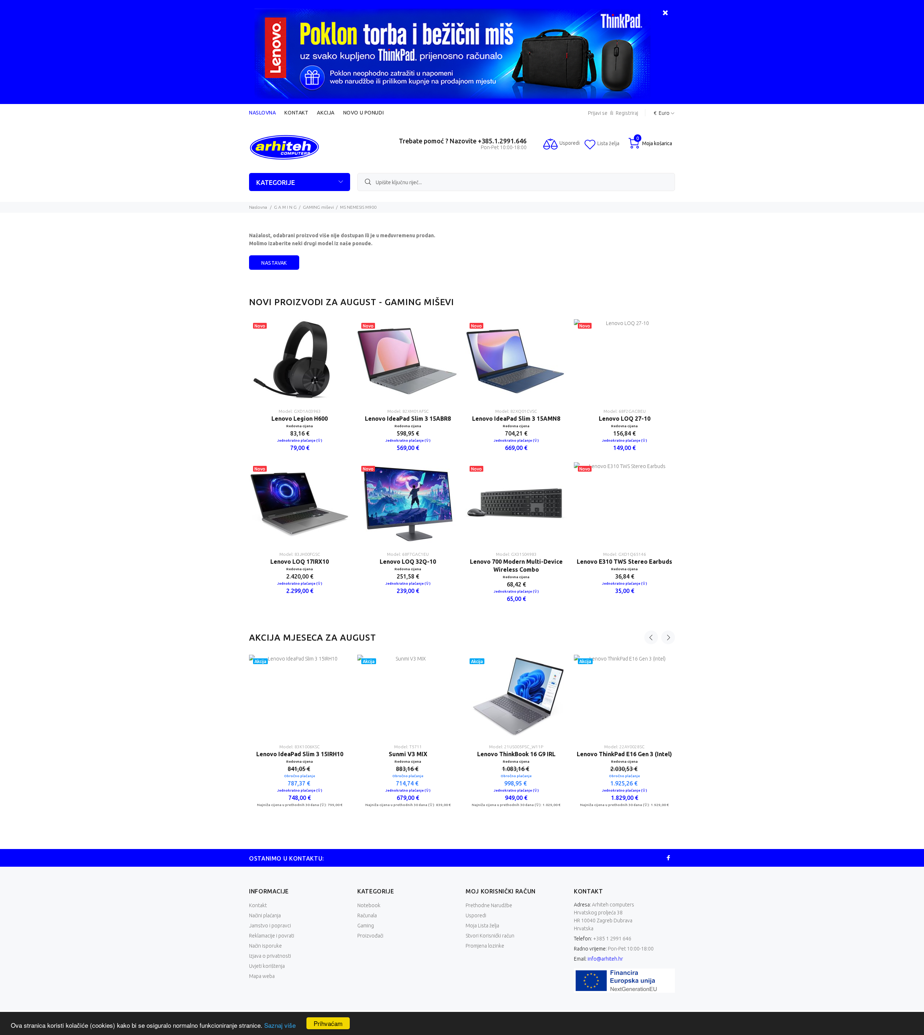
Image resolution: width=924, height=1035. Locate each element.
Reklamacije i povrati (271, 936)
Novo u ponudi (363, 113)
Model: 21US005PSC (601, 746)
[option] (299, 462)
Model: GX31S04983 (516, 554)
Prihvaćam (328, 1023)
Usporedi (476, 915)
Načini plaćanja (265, 915)
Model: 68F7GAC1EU (408, 554)
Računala (367, 915)
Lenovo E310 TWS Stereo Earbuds (624, 561)
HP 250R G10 (385, 754)
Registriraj (627, 113)
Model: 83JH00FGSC (299, 554)
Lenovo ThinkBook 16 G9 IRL (602, 754)
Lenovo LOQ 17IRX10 (299, 561)
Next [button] (668, 637)
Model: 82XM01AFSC (408, 411)
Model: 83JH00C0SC (493, 746)
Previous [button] (651, 637)
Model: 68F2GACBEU (624, 411)
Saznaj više (280, 1025)
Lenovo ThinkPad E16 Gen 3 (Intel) (276, 754)
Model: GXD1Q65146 (624, 554)
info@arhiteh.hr (605, 959)
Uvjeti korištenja (267, 966)
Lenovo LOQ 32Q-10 (408, 561)
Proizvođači (370, 936)
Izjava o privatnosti (270, 956)
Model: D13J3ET (385, 746)
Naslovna (262, 113)
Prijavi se (597, 113)
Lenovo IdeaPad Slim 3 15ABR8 (408, 418)
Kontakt (296, 113)
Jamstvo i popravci (270, 925)
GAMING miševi (318, 207)
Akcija (325, 113)
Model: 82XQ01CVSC (516, 411)
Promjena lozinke (485, 946)
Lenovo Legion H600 (299, 418)
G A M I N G (285, 207)
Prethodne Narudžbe (489, 905)
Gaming (365, 925)
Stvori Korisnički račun (490, 936)
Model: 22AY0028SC (277, 746)
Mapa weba (262, 976)
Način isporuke (265, 946)
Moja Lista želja (482, 925)
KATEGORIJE (275, 182)
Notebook (368, 905)
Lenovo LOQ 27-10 (624, 418)
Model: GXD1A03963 (300, 411)
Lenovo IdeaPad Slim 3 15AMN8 (516, 418)
